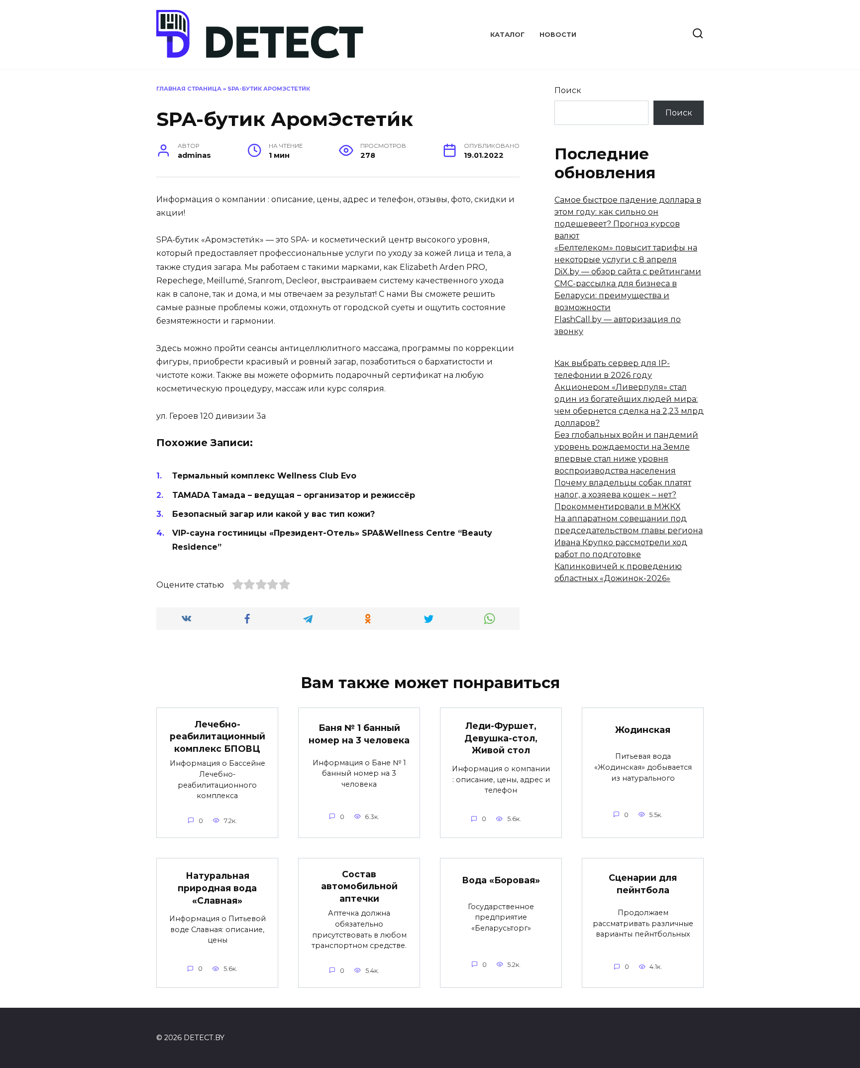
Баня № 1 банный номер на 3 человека (359, 733)
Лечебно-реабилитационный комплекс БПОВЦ (217, 735)
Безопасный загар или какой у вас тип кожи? (273, 514)
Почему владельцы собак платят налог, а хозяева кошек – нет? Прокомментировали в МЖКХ (622, 494)
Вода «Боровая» (501, 879)
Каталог (507, 34)
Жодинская (642, 729)
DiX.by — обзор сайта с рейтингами (627, 271)
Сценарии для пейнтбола (643, 883)
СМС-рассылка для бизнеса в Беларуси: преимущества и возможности (615, 295)
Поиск (567, 90)
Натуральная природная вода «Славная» (217, 887)
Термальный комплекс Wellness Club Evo (264, 475)
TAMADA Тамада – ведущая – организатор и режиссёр (293, 495)
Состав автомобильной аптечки (359, 886)
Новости (557, 34)
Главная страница (188, 88)
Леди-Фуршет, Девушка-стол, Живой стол (501, 737)
